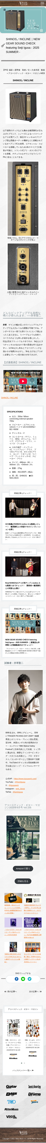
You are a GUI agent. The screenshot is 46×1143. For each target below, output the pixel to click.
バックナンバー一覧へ (22, 1070)
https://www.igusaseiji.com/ (25, 779)
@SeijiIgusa (20, 782)
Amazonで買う (23, 868)
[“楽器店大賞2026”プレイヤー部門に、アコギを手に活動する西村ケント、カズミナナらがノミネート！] (33, 902)
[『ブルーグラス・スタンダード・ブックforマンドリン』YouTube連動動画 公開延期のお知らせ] (33, 927)
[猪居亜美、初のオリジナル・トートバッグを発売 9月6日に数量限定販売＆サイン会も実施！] (13, 902)
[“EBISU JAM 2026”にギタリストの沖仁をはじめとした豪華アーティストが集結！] (13, 951)
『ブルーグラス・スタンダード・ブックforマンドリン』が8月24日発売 (12, 932)
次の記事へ (34, 991)
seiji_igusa (20, 789)
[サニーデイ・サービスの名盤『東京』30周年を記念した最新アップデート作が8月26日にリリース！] (33, 951)
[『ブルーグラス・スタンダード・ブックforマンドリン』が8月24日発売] (13, 927)
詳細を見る (23, 881)
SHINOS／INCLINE (9, 398)
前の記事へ (12, 991)
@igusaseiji (14, 785)
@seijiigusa (18, 792)
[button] (21, 1063)
